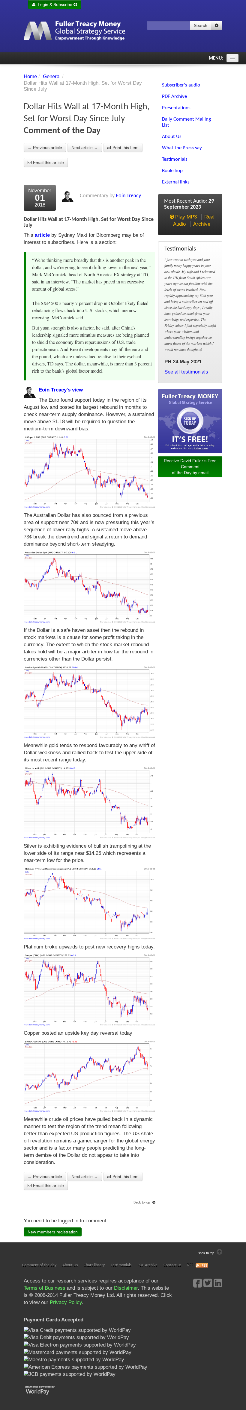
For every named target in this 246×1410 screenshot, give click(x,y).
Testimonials (121, 1265)
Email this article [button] (48, 162)
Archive (201, 224)
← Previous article (45, 147)
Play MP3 (186, 217)
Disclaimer (126, 1288)
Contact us (172, 1265)
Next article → (84, 147)
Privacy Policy (66, 1302)
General (52, 76)
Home (30, 76)
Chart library (94, 1265)
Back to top (142, 1202)
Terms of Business (44, 1288)
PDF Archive (147, 1265)
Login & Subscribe (54, 4)
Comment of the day (39, 1265)
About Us (70, 1265)
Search (200, 25)
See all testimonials (186, 372)
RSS (190, 1265)
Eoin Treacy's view (61, 390)
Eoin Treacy (128, 196)
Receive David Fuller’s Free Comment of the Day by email (190, 466)
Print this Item (125, 147)
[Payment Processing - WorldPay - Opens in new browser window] (44, 1390)
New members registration (53, 1232)
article (42, 235)
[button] (216, 25)
